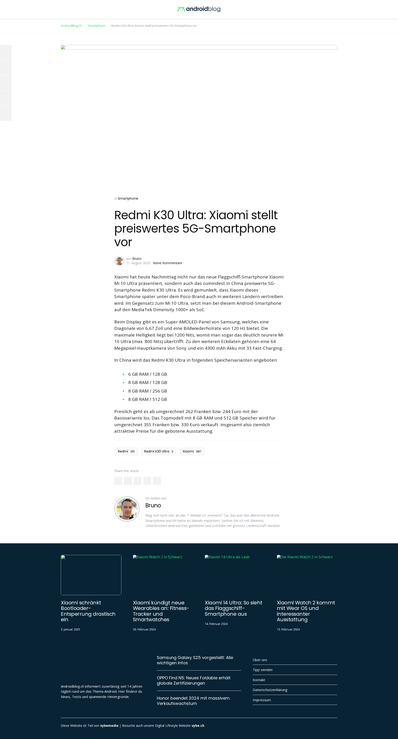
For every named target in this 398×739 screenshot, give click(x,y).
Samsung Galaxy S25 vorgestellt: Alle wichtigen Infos (195, 660)
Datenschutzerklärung (270, 689)
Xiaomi (192, 451)
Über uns (260, 659)
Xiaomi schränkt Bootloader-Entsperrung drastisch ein (88, 611)
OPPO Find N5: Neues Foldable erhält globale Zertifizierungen (194, 680)
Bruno (136, 258)
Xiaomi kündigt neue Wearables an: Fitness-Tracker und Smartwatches (161, 611)
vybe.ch (198, 725)
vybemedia (109, 725)
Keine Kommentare (167, 263)
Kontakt (259, 679)
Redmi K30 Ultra (158, 451)
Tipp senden (262, 669)
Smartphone (128, 198)
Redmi (126, 451)
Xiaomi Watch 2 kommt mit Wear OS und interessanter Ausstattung (306, 611)
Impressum (262, 700)
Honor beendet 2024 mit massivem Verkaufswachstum (193, 700)
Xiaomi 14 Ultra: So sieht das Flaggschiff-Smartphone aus (233, 608)
